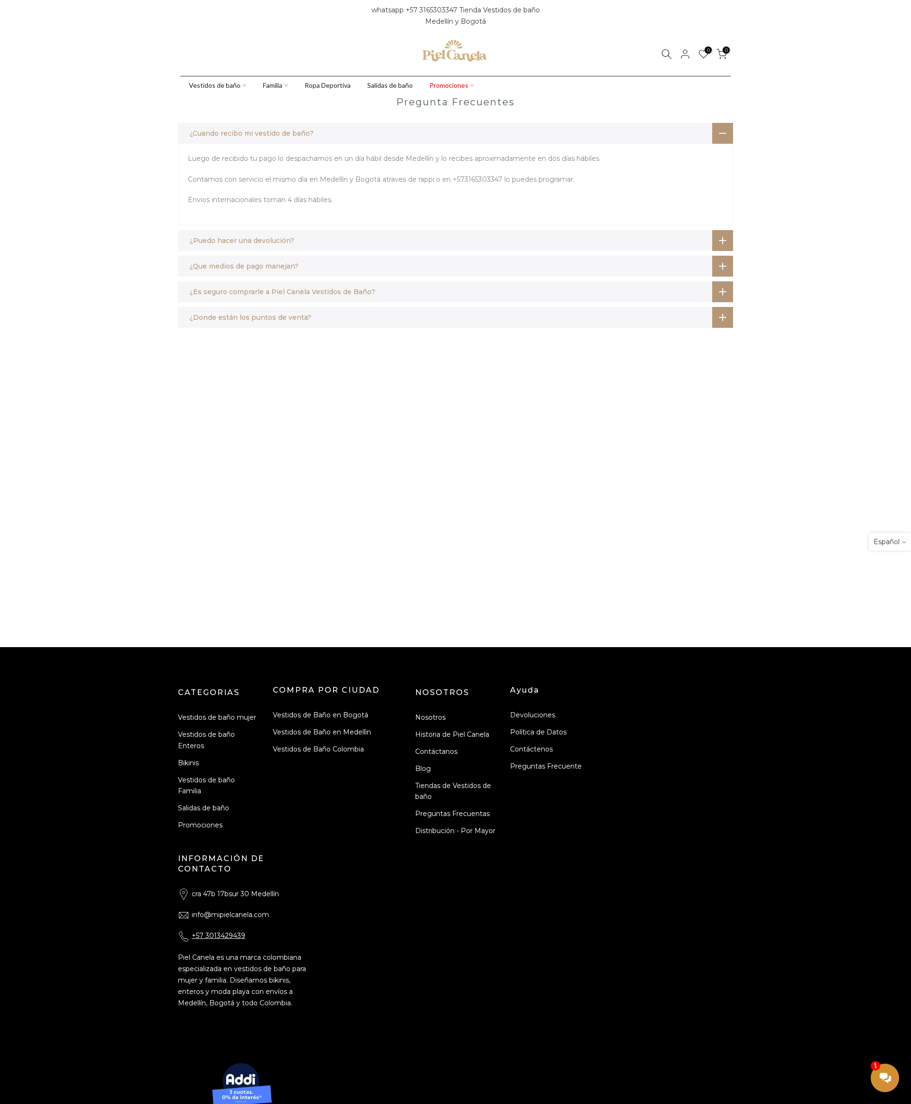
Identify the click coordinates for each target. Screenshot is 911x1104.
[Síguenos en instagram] (200, 16)
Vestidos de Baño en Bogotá (320, 715)
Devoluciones (532, 715)
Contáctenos (531, 749)
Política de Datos (538, 732)
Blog (423, 768)
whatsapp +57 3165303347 (415, 10)
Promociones (448, 85)
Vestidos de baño (215, 85)
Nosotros (430, 717)
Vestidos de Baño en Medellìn (322, 732)
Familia (272, 85)
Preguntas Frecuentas (452, 813)
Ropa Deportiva (328, 85)
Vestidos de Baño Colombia (318, 749)
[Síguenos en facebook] (184, 16)
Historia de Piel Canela (452, 734)
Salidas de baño (390, 85)
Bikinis (188, 763)
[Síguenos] (216, 16)
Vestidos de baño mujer (217, 717)
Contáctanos (436, 751)
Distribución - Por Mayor (455, 830)
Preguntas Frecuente (546, 766)
